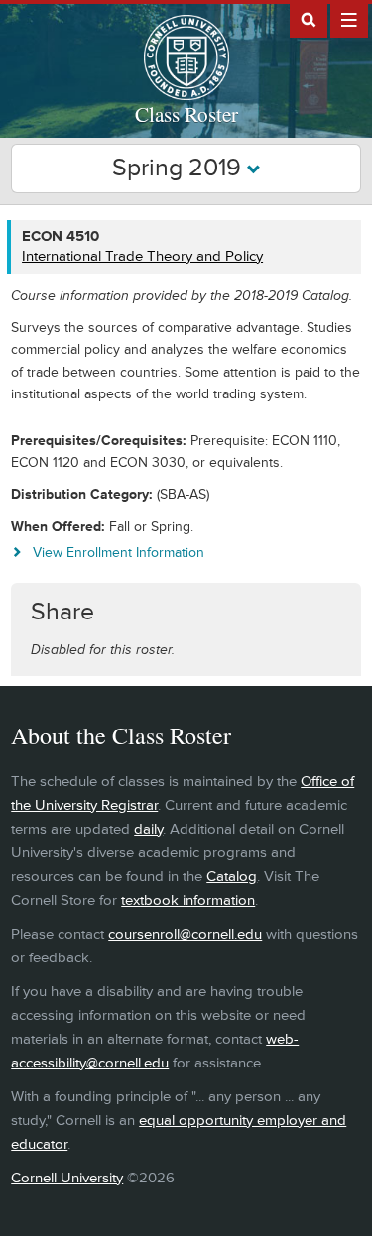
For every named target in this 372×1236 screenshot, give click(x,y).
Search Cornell (308, 19)
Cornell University (67, 1178)
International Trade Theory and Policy (142, 256)
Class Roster (186, 114)
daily (148, 829)
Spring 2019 (179, 168)
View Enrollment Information (118, 552)
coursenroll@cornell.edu (185, 934)
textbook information (188, 900)
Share (62, 612)
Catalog (231, 876)
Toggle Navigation (349, 19)
